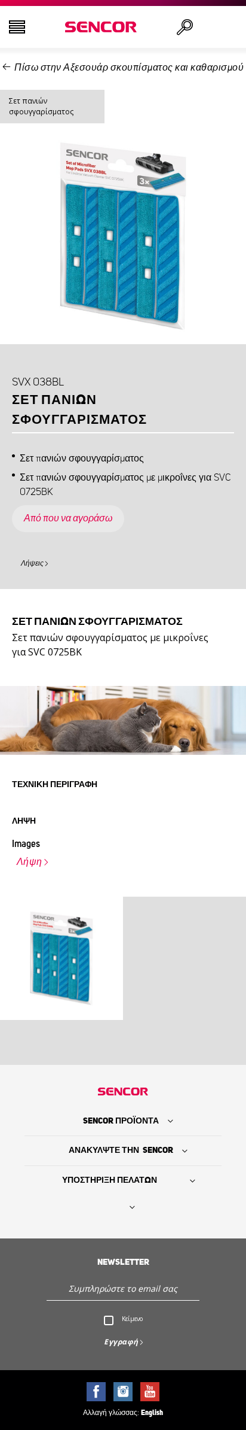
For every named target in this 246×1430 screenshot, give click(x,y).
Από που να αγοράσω (68, 518)
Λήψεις (32, 563)
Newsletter (123, 1262)
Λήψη (29, 862)
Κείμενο (132, 1318)
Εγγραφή (121, 1342)
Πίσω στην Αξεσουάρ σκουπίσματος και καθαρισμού (129, 67)
